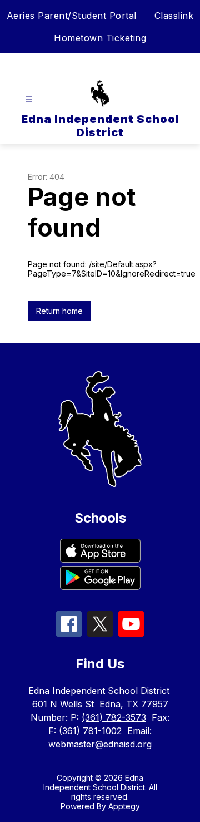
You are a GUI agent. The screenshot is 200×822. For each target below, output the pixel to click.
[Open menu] (28, 99)
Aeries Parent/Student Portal (72, 15)
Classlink (174, 15)
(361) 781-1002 (90, 730)
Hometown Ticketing (100, 37)
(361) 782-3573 (114, 717)
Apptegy (124, 806)
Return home (59, 311)
